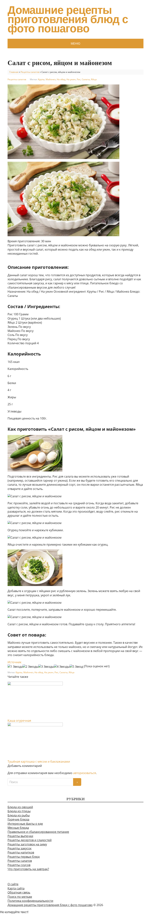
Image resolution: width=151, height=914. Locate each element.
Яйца (94, 79)
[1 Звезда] (15, 667)
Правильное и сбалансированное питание (38, 832)
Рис (79, 79)
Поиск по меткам (20, 897)
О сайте (13, 884)
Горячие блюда (18, 819)
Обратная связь (19, 892)
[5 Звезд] (76, 667)
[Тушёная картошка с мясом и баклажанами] (35, 741)
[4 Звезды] (62, 667)
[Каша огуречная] (35, 700)
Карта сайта (16, 888)
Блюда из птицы (19, 811)
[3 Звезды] (46, 667)
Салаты (86, 79)
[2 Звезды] (30, 667)
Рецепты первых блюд (24, 857)
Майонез (51, 79)
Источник (14, 662)
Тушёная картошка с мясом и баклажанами (39, 761)
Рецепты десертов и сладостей (30, 840)
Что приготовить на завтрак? (28, 869)
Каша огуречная (19, 721)
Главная (13, 72)
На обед (61, 79)
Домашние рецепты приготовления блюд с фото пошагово (68, 19)
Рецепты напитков (21, 852)
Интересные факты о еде (25, 824)
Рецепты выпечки (20, 836)
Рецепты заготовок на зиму (27, 844)
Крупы (41, 79)
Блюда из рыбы (19, 815)
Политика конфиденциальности (30, 901)
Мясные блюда (18, 828)
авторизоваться (84, 773)
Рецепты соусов (19, 865)
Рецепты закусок (19, 848)
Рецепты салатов (30, 72)
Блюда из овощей (20, 807)
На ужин (71, 79)
